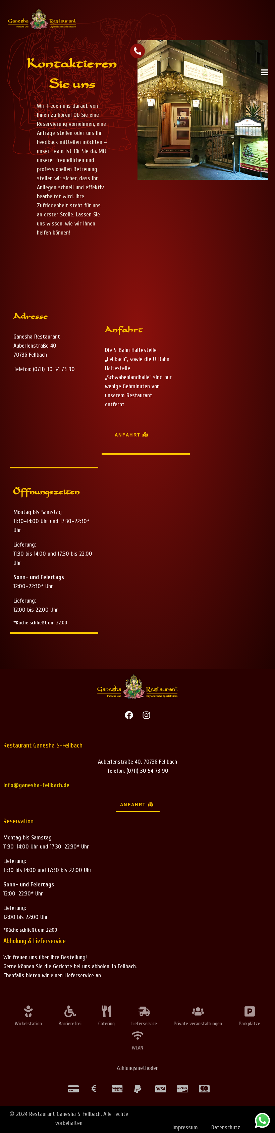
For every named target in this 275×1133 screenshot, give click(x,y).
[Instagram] (146, 715)
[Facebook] (128, 715)
